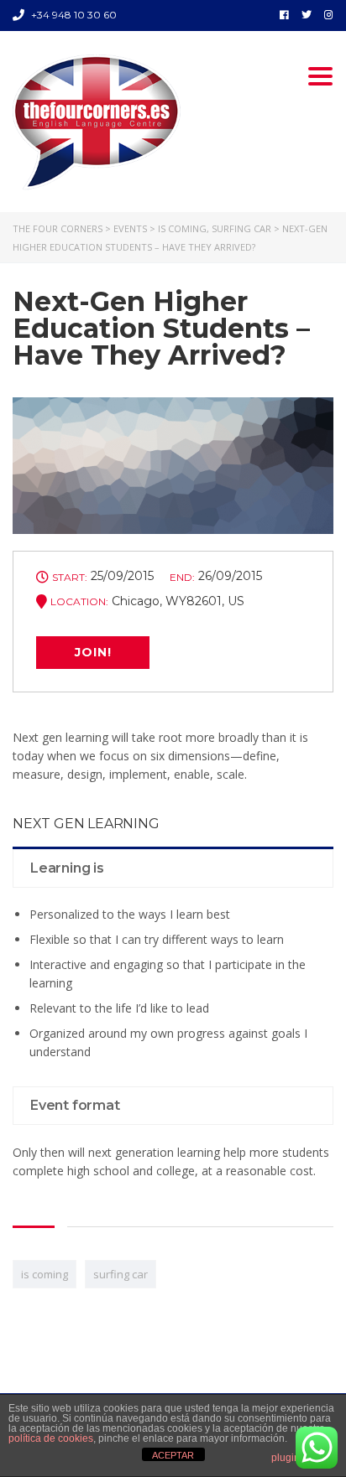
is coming (44, 1274)
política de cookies (50, 1438)
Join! (93, 652)
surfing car (120, 1274)
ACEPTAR (173, 1455)
